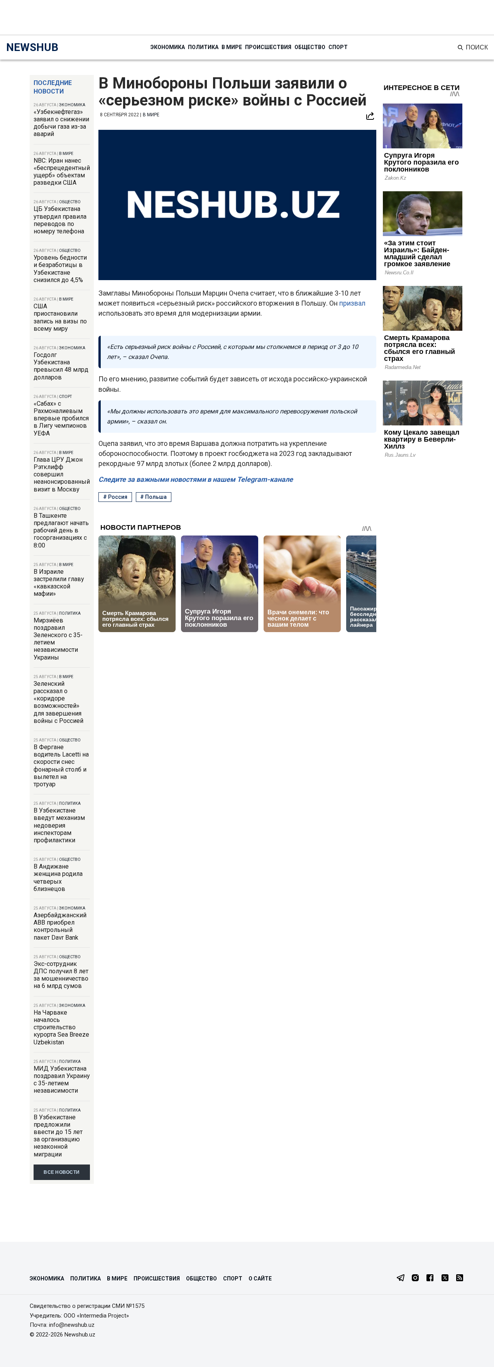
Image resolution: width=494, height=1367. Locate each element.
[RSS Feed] (459, 1278)
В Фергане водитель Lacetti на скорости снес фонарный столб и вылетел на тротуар (61, 765)
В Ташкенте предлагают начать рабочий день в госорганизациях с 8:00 (61, 530)
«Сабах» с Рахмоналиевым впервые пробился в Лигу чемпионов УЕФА (61, 418)
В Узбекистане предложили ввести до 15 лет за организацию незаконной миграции (58, 1136)
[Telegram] (400, 1278)
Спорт (338, 47)
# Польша (153, 497)
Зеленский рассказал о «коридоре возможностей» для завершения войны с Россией (58, 702)
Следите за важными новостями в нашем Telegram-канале (195, 479)
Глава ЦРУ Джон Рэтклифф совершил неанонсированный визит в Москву (62, 474)
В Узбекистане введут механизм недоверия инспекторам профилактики (59, 825)
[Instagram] (415, 1278)
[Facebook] (430, 1278)
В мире (232, 47)
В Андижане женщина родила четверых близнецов (58, 878)
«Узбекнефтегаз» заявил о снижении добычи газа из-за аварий (61, 123)
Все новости (62, 1172)
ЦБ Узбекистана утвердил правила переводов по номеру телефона (60, 220)
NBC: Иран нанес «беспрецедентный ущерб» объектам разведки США (62, 172)
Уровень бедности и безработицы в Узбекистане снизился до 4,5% (60, 269)
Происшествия (268, 47)
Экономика (168, 47)
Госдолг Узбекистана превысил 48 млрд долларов (61, 366)
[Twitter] (445, 1278)
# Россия (115, 497)
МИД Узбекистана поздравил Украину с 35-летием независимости (62, 1080)
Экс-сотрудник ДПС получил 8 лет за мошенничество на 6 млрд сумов (61, 975)
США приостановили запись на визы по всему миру (60, 317)
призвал (352, 303)
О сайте (260, 1278)
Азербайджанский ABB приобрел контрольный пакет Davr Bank (60, 926)
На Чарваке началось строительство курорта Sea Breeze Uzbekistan (61, 1027)
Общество (309, 47)
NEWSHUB (32, 47)
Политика (203, 47)
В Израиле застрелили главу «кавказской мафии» (59, 583)
